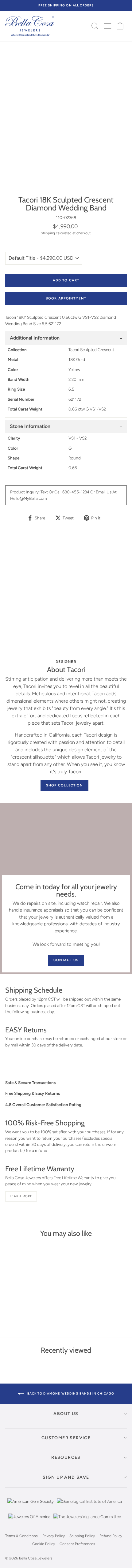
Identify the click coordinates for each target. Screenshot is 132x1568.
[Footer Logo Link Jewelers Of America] (29, 1521)
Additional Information (35, 338)
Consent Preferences (77, 1544)
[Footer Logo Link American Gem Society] (30, 1506)
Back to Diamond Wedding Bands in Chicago (70, 1393)
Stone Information (30, 426)
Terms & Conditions (21, 1536)
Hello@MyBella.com (28, 498)
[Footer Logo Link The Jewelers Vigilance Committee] (87, 1521)
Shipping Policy (82, 1536)
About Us (65, 1413)
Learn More (21, 1196)
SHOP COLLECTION (64, 785)
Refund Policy (110, 1536)
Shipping (48, 233)
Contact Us (66, 960)
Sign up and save (66, 1477)
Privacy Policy (53, 1536)
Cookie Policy (43, 1544)
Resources (66, 1457)
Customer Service (66, 1437)
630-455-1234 (75, 491)
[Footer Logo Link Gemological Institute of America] (89, 1506)
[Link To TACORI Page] (66, 593)
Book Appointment (66, 298)
